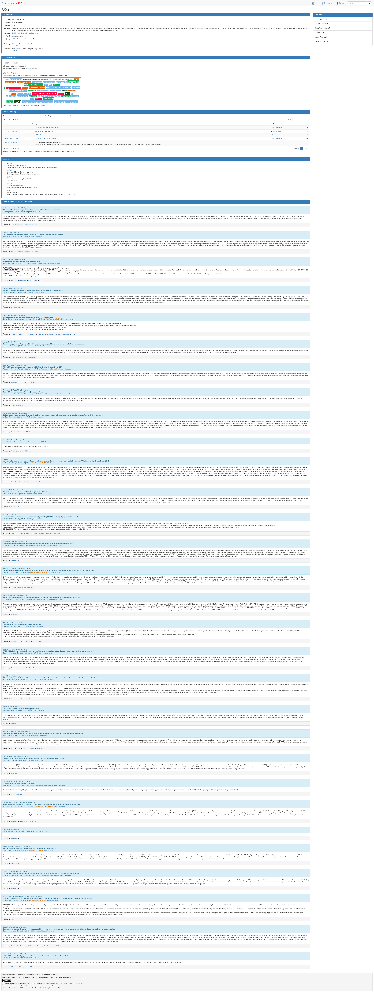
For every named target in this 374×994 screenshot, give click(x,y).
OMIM (14, 33)
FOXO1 (64, 90)
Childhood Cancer (37, 87)
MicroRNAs (22, 280)
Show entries (10, 119)
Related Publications (40, 212)
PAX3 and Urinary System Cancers (45, 139)
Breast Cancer (15, 863)
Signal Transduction (63, 334)
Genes (316, 3)
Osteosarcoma (32, 280)
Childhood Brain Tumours (18, 946)
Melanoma (24, 88)
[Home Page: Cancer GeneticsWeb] (12, 2)
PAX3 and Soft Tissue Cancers (44, 131)
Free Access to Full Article (40, 263)
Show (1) (15, 51)
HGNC (19, 33)
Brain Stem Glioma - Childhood (52, 946)
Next (306, 148)
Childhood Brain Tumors (34, 946)
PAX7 (67, 93)
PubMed (30, 68)
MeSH (35, 105)
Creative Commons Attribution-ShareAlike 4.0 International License (63, 983)
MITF (20, 382)
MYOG (30, 967)
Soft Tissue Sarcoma (47, 79)
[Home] (5, 988)
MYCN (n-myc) (36, 641)
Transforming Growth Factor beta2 (31, 79)
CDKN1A (32, 334)
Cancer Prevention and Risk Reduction (22, 482)
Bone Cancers (23, 334)
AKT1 (18, 748)
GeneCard (30, 33)
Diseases (341, 3)
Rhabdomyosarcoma (68, 79)
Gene (36, 33)
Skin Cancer (39, 748)
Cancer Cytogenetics (17, 225)
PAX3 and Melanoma (41, 135)
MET (40, 280)
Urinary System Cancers (11, 139)
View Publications (277, 128)
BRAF (27, 382)
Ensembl (24, 33)
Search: (289, 119)
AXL (32, 382)
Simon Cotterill (28, 983)
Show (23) (15, 46)
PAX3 (18, 101)
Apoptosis (60, 94)
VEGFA (21, 251)
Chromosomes (328, 3)
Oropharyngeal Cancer (17, 668)
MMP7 (36, 251)
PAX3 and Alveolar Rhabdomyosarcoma (47, 128)
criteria (36, 68)
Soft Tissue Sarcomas (17, 307)
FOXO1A (28, 432)
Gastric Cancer (55, 533)
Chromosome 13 (66, 96)
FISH (46, 85)
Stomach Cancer (44, 533)
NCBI (13, 39)
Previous (296, 148)
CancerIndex (42, 105)
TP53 (73, 334)
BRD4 (12, 967)
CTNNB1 (28, 251)
